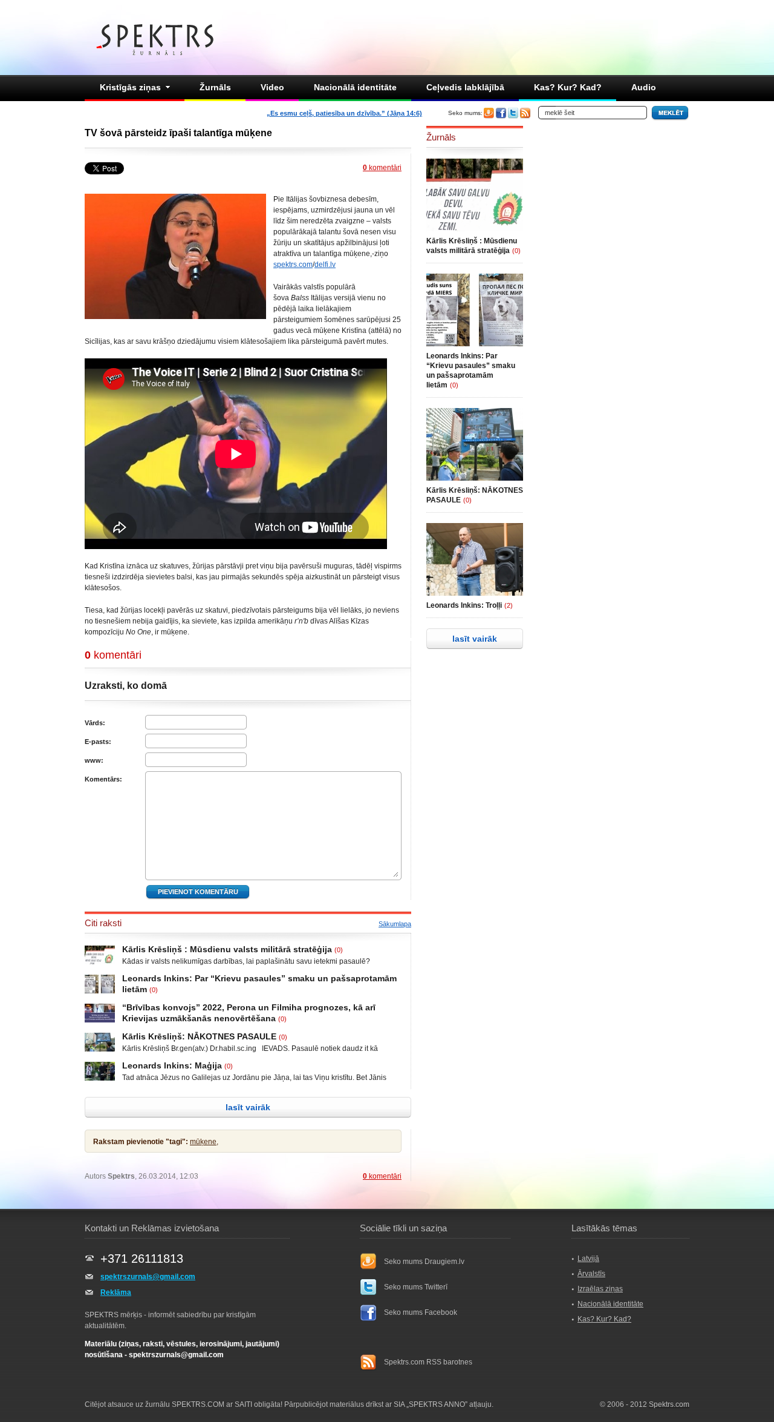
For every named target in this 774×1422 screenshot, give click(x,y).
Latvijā (588, 1258)
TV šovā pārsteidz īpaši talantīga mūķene (178, 133)
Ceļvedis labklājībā (465, 87)
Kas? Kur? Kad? (568, 87)
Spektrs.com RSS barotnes (428, 1362)
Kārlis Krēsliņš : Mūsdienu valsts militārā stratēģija (227, 949)
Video (272, 87)
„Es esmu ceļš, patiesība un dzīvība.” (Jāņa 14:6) (344, 113)
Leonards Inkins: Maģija (172, 1065)
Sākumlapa (395, 923)
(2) (508, 605)
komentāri (382, 167)
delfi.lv (325, 264)
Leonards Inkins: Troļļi (464, 605)
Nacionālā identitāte (355, 87)
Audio (643, 87)
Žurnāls (215, 87)
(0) (338, 949)
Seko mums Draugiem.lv (424, 1261)
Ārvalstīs (591, 1273)
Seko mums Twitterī (415, 1287)
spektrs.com (293, 264)
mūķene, (204, 1141)
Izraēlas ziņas (600, 1289)
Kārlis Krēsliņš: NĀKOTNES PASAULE (199, 1036)
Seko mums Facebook (420, 1312)
